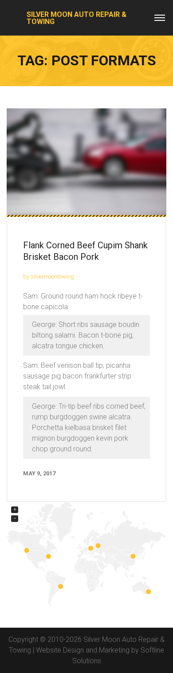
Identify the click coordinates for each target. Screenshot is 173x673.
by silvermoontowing (48, 276)
